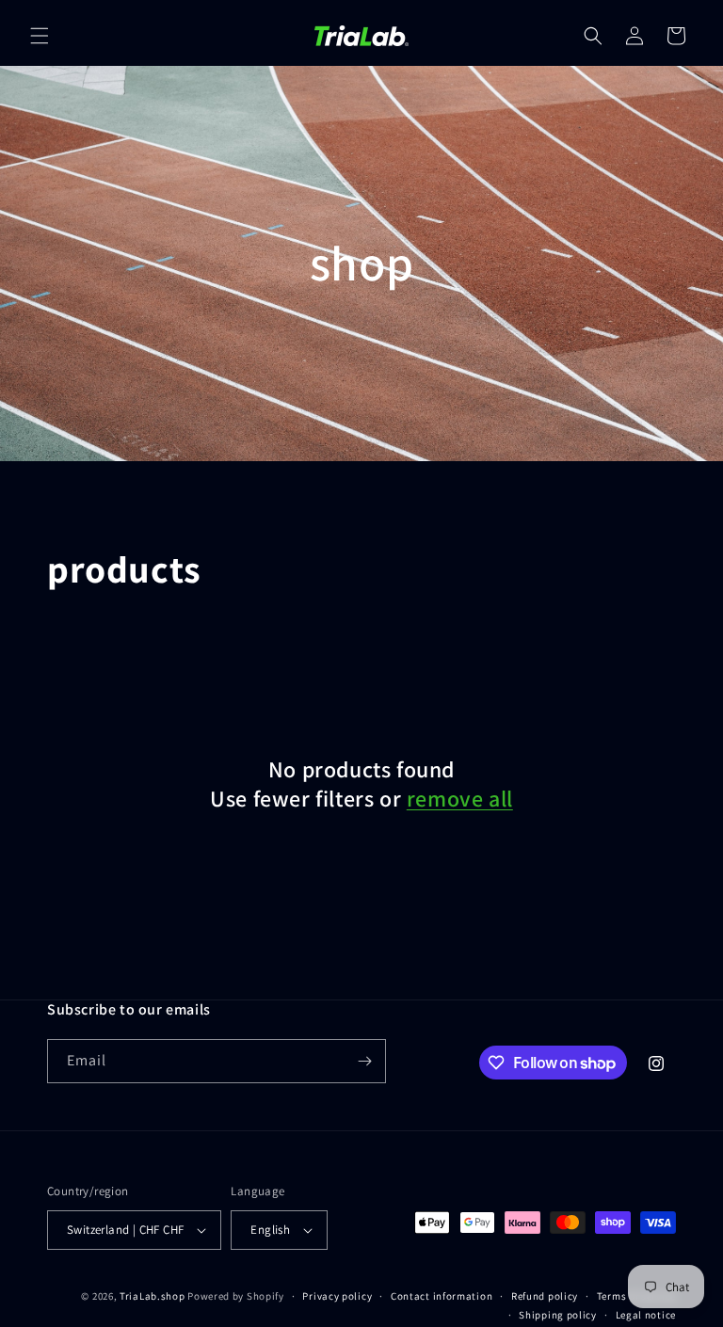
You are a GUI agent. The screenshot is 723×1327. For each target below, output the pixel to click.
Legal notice (646, 1314)
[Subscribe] (364, 1061)
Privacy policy (337, 1296)
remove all (460, 798)
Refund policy (544, 1296)
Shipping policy (558, 1314)
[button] (39, 35)
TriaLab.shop (152, 1296)
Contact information (441, 1296)
